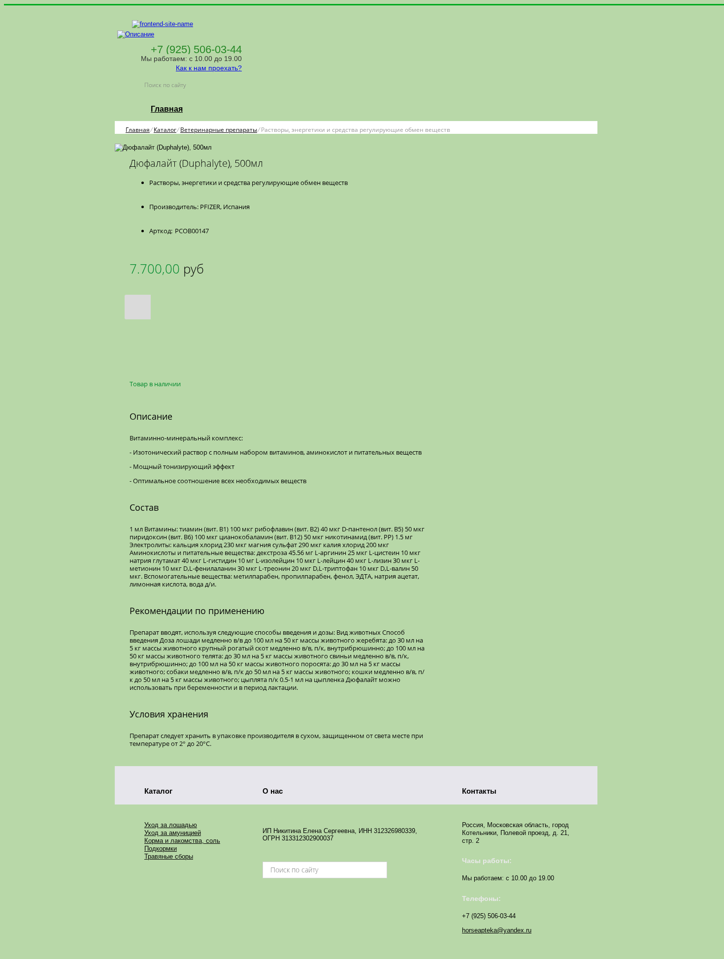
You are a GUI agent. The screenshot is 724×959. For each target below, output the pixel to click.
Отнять (151, 342)
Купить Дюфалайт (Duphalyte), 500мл (166, 364)
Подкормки (160, 848)
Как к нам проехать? (209, 68)
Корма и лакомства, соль (182, 840)
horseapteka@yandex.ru (496, 930)
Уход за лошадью (170, 825)
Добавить (151, 332)
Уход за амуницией (172, 832)
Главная (167, 109)
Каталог (165, 130)
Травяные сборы (168, 856)
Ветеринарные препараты (218, 130)
